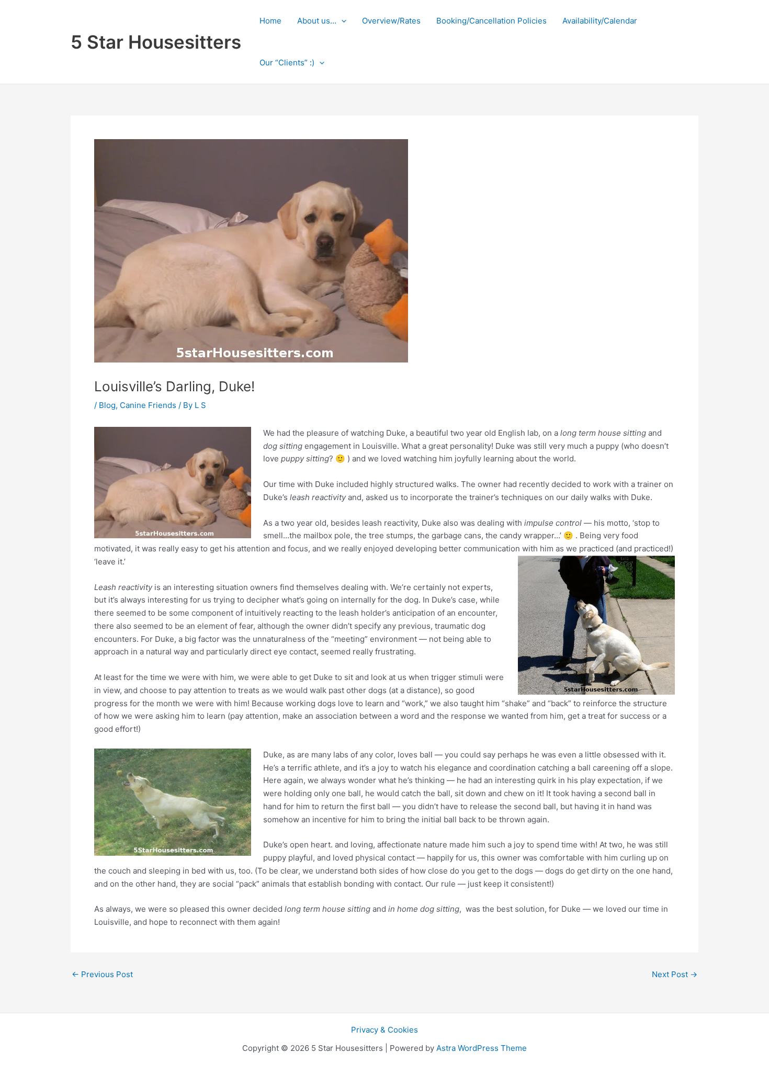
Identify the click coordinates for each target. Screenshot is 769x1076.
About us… (316, 21)
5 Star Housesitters (156, 42)
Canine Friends (148, 405)
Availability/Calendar (599, 21)
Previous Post (102, 974)
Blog (107, 405)
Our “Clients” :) (286, 62)
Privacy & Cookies (384, 1030)
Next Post (674, 974)
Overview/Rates (391, 21)
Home (270, 21)
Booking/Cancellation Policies (491, 21)
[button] (341, 21)
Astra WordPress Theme (481, 1048)
